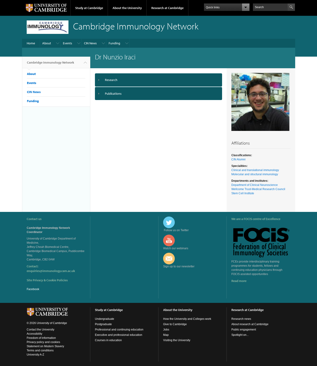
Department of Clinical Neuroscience (254, 185)
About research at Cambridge (249, 324)
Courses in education (108, 340)
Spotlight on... (240, 335)
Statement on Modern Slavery (45, 346)
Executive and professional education (118, 335)
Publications (113, 93)
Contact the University (40, 329)
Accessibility (34, 333)
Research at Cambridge (167, 8)
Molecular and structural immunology (254, 174)
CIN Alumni (238, 159)
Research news (241, 319)
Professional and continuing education (119, 329)
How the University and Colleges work (187, 319)
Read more (238, 281)
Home (31, 43)
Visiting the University (176, 340)
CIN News (90, 43)
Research (111, 80)
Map (166, 335)
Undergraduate (104, 319)
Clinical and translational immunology (255, 170)
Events (67, 43)
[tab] (158, 80)
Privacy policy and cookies (43, 342)
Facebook (33, 289)
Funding (114, 43)
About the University (127, 8)
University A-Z (35, 354)
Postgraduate (103, 324)
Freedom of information (41, 338)
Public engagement (243, 329)
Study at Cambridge (89, 8)
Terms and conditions (40, 350)
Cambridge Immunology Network (50, 62)
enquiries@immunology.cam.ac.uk (51, 271)
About (46, 43)
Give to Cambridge (175, 324)
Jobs (166, 329)
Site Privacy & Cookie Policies (47, 280)
